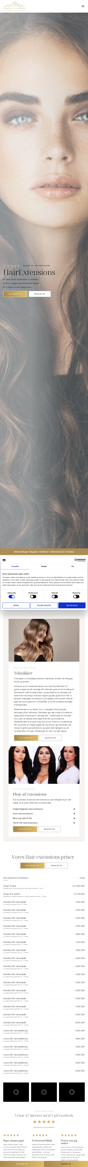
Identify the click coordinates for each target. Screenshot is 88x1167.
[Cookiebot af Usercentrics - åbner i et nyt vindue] (76, 560)
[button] (44, 809)
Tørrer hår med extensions (25, 823)
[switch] (33, 596)
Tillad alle (72, 605)
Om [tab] (72, 566)
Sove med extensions (23, 813)
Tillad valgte (44, 605)
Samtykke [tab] (15, 566)
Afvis (16, 605)
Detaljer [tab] (44, 566)
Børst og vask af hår (22, 818)
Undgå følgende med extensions (28, 809)
